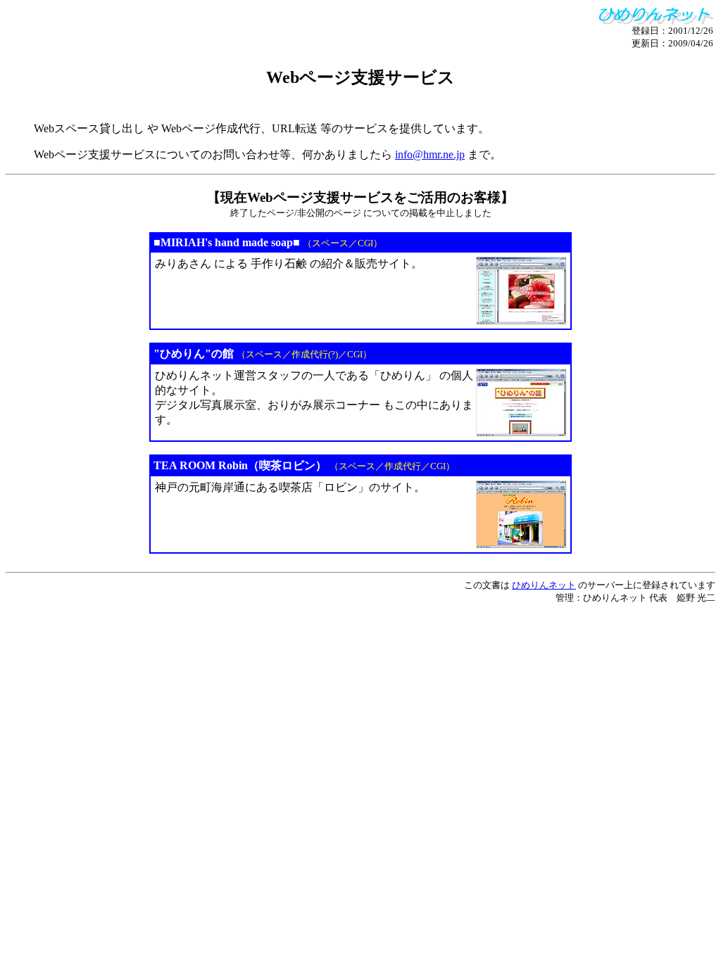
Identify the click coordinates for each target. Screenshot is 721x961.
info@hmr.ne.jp (430, 154)
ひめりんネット (544, 585)
